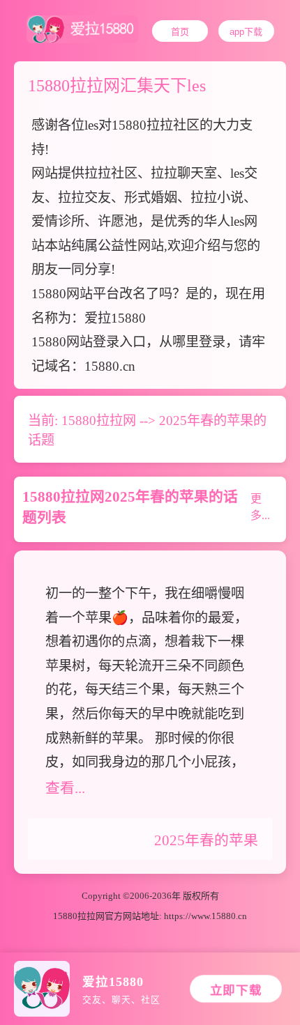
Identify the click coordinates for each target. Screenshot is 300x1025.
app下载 (246, 31)
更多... (260, 507)
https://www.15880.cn (205, 916)
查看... (65, 788)
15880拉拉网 (98, 420)
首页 (180, 31)
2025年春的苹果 (206, 840)
